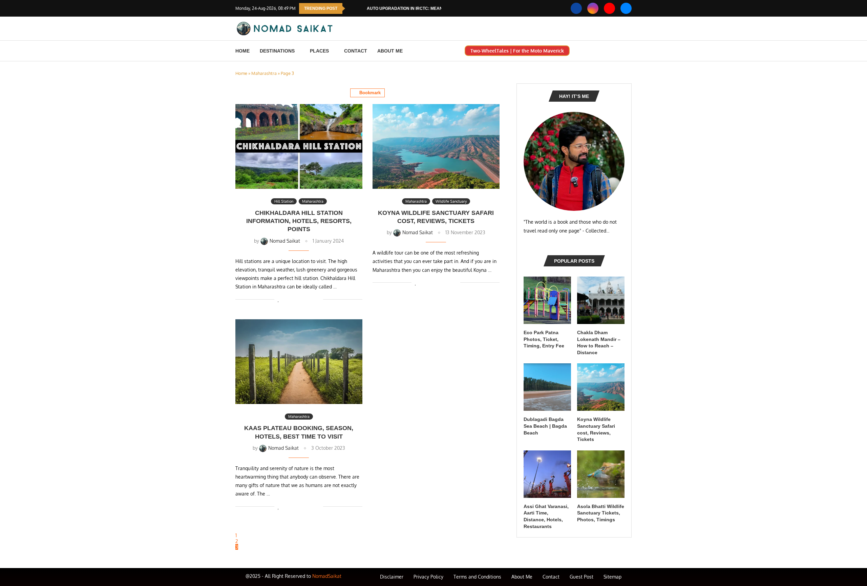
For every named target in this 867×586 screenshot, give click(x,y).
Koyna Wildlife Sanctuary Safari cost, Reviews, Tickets (596, 429)
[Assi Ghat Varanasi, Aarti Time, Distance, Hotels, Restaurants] (547, 474)
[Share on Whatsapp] (303, 299)
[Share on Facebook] (286, 299)
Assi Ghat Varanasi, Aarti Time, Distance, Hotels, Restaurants (546, 516)
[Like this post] (278, 299)
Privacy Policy (428, 577)
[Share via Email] (318, 299)
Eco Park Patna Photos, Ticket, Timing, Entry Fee (544, 339)
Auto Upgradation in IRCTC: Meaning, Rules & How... (425, 8)
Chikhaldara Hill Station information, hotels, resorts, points (299, 221)
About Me (390, 51)
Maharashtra (264, 73)
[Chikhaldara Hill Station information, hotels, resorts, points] (298, 146)
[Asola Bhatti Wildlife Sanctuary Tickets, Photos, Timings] (601, 474)
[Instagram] (592, 8)
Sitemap (612, 577)
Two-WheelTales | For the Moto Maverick (517, 51)
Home (242, 51)
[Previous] (351, 8)
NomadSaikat (326, 576)
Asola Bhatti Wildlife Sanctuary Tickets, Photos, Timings (600, 513)
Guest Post (581, 577)
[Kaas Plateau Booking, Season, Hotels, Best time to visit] (298, 361)
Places (319, 51)
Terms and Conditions (477, 577)
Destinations (277, 51)
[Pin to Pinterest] (296, 299)
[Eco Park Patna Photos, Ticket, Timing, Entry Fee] (547, 300)
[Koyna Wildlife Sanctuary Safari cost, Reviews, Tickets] (436, 146)
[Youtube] (609, 8)
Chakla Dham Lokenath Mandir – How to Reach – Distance (598, 342)
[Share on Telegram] (311, 299)
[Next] (360, 8)
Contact (355, 51)
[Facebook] (576, 8)
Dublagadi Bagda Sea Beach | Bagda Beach (545, 426)
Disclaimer (391, 577)
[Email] (626, 8)
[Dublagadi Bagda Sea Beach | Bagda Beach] (547, 387)
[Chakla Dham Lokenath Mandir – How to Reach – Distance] (601, 300)
